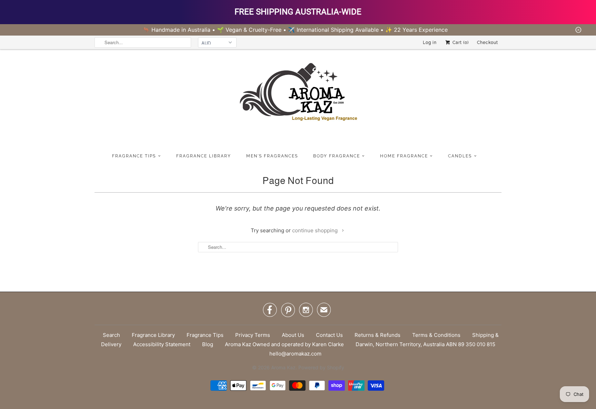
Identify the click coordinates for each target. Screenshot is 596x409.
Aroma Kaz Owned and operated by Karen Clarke (284, 344)
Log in (430, 42)
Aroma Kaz (283, 367)
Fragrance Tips (205, 335)
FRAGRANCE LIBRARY (203, 156)
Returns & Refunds (377, 335)
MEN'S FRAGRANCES (272, 156)
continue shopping (315, 230)
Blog (207, 344)
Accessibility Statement (161, 344)
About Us (293, 335)
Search (111, 335)
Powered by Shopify (321, 367)
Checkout (487, 42)
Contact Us (329, 335)
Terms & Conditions (436, 335)
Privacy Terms (252, 335)
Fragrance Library (153, 335)
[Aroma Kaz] (298, 99)
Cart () (460, 42)
